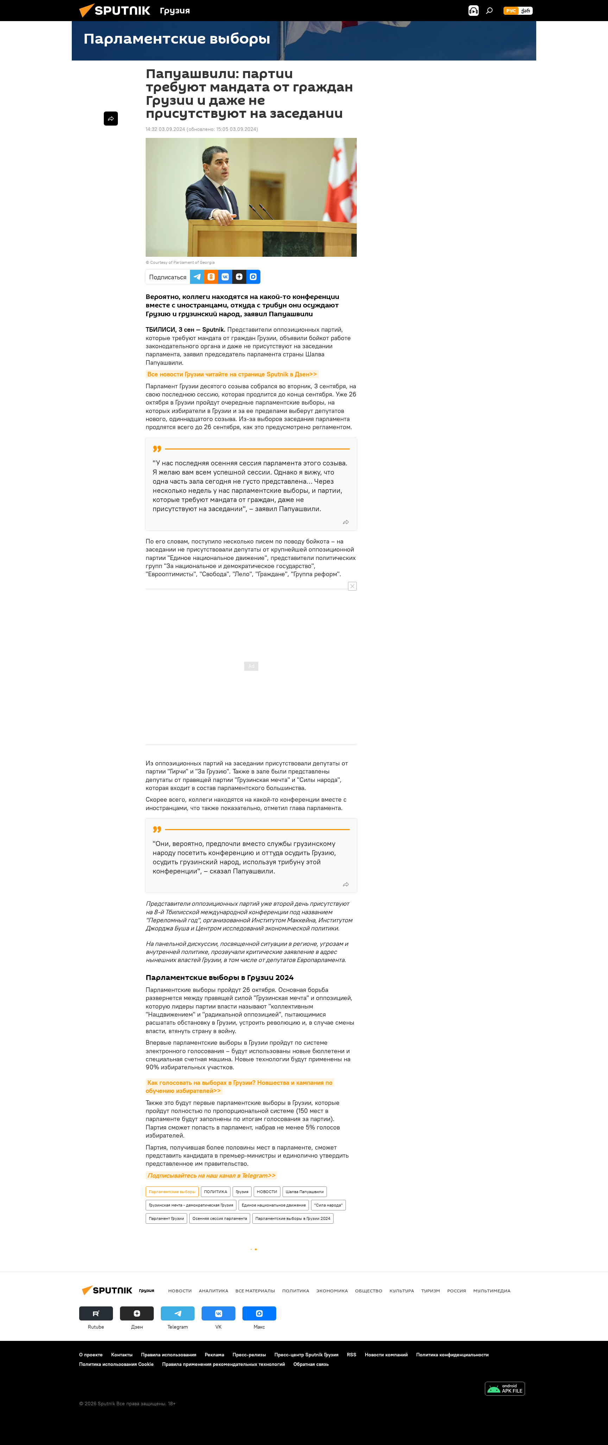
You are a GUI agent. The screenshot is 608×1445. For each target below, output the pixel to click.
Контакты (122, 1354)
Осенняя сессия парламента (219, 1218)
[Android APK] (505, 1390)
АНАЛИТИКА (213, 1290)
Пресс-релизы (249, 1354)
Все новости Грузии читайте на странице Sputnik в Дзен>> (232, 374)
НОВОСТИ (267, 1191)
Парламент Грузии (166, 1218)
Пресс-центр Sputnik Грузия (306, 1354)
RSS (351, 1354)
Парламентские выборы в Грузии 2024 (292, 1218)
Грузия (242, 1191)
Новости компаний (386, 1354)
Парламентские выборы (172, 1191)
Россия (456, 1290)
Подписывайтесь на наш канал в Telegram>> (211, 1175)
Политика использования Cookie (116, 1364)
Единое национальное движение (274, 1205)
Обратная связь (311, 1364)
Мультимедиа (492, 1290)
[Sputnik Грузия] (117, 19)
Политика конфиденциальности (452, 1354)
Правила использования (168, 1354)
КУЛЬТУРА (402, 1290)
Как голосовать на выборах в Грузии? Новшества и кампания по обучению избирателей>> (240, 1086)
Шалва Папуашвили (305, 1191)
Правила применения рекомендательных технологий (223, 1364)
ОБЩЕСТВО (368, 1290)
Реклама (214, 1354)
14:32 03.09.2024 (165, 129)
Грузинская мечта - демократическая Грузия (191, 1205)
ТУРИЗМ (430, 1290)
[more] (346, 522)
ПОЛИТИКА (215, 1191)
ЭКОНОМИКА (332, 1290)
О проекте (91, 1354)
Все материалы (255, 1290)
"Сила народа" (328, 1205)
